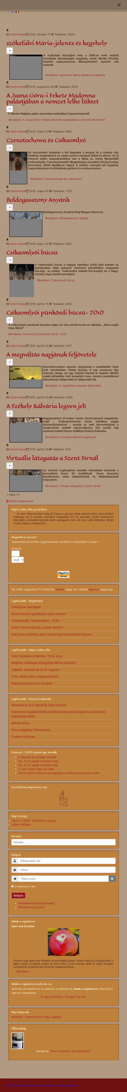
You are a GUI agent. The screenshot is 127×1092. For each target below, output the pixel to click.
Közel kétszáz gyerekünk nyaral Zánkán (38, 614)
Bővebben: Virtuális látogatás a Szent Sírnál (72, 486)
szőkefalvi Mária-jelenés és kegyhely (56, 43)
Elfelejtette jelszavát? (31, 907)
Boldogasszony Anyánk (38, 200)
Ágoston (94, 589)
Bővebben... (24, 971)
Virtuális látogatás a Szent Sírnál (52, 458)
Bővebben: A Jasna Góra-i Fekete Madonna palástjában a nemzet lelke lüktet (57, 119)
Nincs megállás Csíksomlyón (30, 730)
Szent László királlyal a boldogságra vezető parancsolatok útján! (58, 773)
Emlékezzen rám (25, 886)
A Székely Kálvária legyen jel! (46, 406)
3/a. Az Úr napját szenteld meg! (38, 765)
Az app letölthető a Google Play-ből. (63, 996)
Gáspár (60, 589)
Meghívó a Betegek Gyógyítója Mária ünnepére (43, 662)
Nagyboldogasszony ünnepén (31, 683)
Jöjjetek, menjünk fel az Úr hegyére (35, 669)
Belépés (18, 895)
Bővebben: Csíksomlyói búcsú (56, 280)
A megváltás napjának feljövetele (51, 355)
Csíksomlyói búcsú (32, 253)
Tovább (20, 501)
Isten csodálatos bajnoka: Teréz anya (37, 656)
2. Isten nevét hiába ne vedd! (36, 769)
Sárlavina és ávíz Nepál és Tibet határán (38, 705)
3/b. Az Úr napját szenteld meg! (38, 761)
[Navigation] (119, 5)
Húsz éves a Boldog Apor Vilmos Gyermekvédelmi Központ (51, 634)
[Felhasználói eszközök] (9, 51)
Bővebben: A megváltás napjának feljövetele (73, 385)
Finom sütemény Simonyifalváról (70, 1051)
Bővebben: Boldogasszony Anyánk (67, 218)
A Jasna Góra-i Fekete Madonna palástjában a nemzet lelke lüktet (52, 98)
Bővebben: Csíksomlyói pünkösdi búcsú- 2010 (37, 334)
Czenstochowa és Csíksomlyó (46, 140)
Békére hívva (20, 723)
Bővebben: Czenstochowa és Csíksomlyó (56, 178)
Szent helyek (18, 34)
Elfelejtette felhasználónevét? (36, 903)
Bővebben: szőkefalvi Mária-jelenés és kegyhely (75, 75)
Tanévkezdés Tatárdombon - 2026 (35, 620)
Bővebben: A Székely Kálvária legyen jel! (70, 437)
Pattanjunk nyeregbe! (26, 607)
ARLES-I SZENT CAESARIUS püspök (34, 820)
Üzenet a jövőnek (23, 736)
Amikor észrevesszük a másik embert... (38, 627)
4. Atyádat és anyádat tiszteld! (37, 757)
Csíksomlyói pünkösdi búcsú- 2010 (55, 313)
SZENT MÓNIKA (21, 824)
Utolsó (29, 501)
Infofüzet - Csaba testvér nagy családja (36, 1017)
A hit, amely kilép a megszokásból (34, 676)
